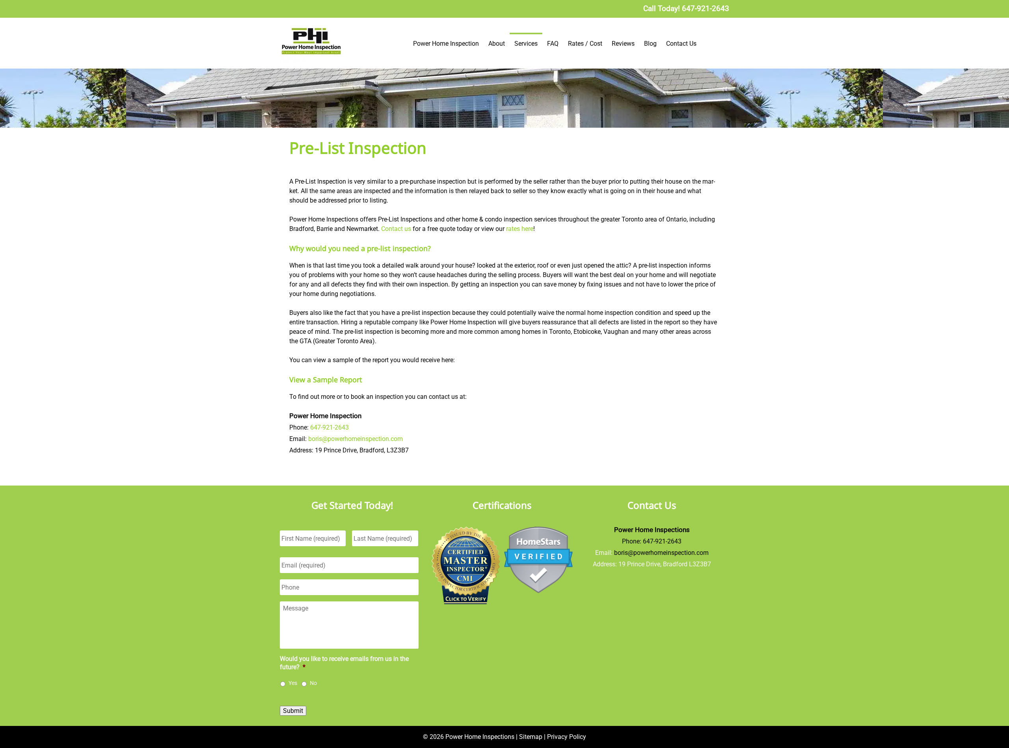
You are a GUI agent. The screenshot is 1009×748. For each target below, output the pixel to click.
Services (526, 43)
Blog (650, 43)
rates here (519, 229)
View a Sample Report (325, 379)
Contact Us (681, 43)
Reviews (623, 43)
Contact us (396, 229)
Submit (293, 711)
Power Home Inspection (446, 43)
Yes (293, 683)
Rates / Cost (585, 43)
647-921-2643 (329, 427)
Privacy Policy (566, 737)
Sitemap (530, 737)
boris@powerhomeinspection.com (355, 439)
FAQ (552, 43)
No (313, 683)
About (496, 43)
